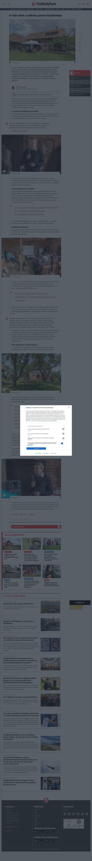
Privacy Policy (54, 453)
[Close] (69, 408)
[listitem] (46, 426)
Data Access (46, 453)
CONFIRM (36, 448)
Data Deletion (38, 453)
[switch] (62, 429)
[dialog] (46, 430)
